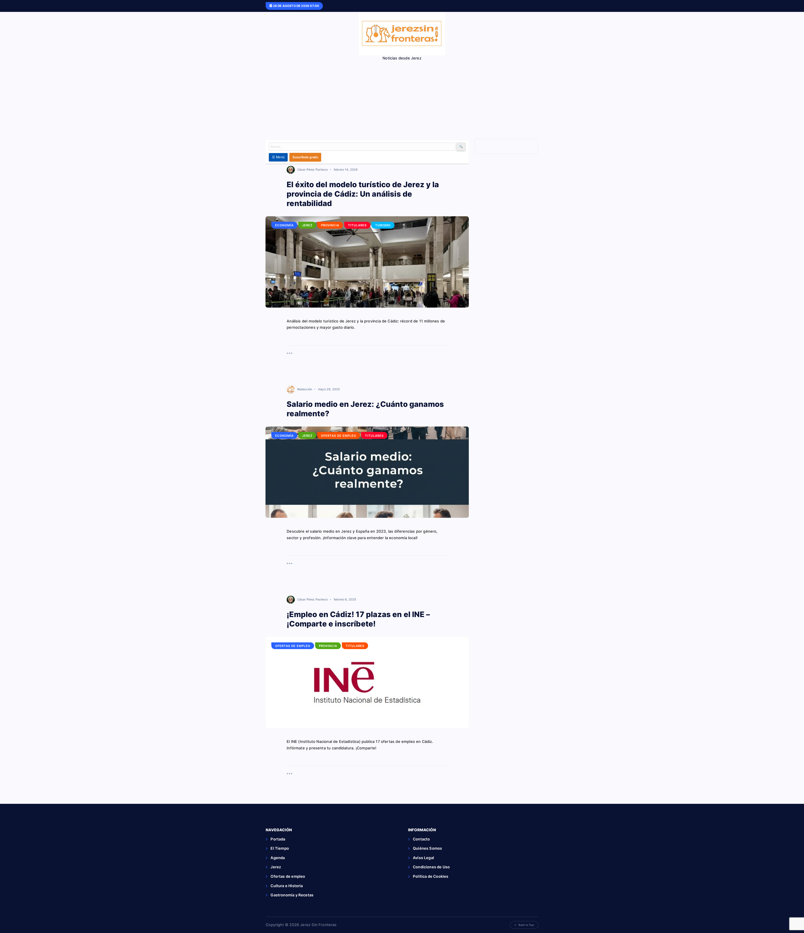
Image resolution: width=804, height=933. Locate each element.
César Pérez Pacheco (312, 169)
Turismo (383, 225)
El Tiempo (280, 848)
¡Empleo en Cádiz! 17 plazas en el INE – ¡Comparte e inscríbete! (358, 619)
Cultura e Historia (287, 886)
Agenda (278, 858)
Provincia (330, 225)
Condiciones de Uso (431, 867)
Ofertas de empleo (288, 876)
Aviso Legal (423, 858)
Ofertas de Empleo (338, 435)
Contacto (421, 839)
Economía (284, 225)
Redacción (304, 389)
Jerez (307, 225)
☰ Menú (278, 157)
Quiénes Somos (427, 848)
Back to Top (526, 925)
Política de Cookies (430, 876)
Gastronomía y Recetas (292, 895)
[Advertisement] (402, 92)
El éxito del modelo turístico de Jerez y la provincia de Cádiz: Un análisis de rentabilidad (363, 194)
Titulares (357, 225)
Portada (278, 839)
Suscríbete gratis (305, 157)
